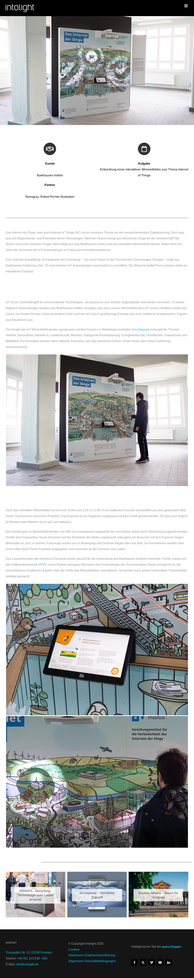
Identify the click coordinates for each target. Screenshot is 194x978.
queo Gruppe (171, 946)
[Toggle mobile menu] (186, 6)
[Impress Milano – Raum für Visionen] (158, 894)
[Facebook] (134, 962)
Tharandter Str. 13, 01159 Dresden (29, 952)
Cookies (74, 949)
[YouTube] (160, 962)
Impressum (75, 955)
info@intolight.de (27, 964)
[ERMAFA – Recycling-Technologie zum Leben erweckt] (35, 894)
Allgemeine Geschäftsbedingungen (92, 961)
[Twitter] (143, 962)
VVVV (42, 564)
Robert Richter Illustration (57, 196)
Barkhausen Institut (50, 175)
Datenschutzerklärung (100, 955)
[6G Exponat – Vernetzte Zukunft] (97, 894)
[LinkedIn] (168, 962)
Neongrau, (32, 196)
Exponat (143, 329)
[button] (8, 894)
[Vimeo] (151, 962)
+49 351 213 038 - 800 (32, 958)
